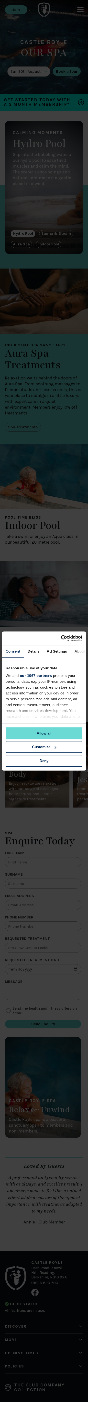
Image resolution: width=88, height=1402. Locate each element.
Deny (44, 761)
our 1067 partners (36, 676)
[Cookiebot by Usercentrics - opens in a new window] (62, 638)
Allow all (44, 733)
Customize (41, 747)
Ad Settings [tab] (57, 651)
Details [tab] (34, 651)
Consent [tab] (13, 651)
